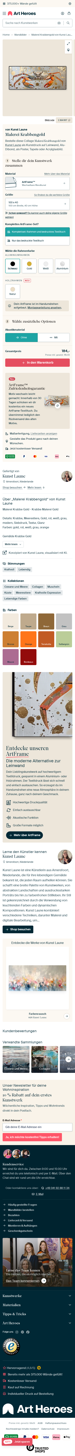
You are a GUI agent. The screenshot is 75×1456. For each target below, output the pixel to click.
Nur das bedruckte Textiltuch (28, 240)
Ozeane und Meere (16, 587)
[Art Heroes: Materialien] (70, 1305)
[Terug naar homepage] (22, 13)
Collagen (37, 587)
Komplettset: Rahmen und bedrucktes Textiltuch (38, 231)
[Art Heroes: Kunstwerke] (70, 1296)
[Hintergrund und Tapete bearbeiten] (68, 50)
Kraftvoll (9, 569)
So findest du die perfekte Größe (52, 194)
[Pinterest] (22, 1332)
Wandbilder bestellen (21, 1210)
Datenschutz (47, 1428)
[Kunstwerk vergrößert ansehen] (68, 44)
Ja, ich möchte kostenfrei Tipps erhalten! (32, 1137)
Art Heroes (11, 1323)
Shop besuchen (13, 487)
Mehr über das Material (57, 173)
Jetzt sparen (17, 1442)
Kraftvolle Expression (48, 592)
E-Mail (40, 1194)
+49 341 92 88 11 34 (57, 1188)
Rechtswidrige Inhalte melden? (22, 1428)
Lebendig (24, 569)
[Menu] (4, 13)
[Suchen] (68, 23)
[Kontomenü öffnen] (62, 13)
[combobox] (29, 23)
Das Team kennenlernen (23, 1281)
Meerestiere (23, 592)
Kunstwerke (12, 1296)
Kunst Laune (19, 129)
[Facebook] (28, 1332)
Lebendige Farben (15, 598)
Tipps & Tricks (14, 1314)
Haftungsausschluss (55, 1423)
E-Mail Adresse (12, 1120)
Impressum (63, 1428)
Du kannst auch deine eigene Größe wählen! (36, 215)
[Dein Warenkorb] (69, 13)
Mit (56, 337)
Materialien (12, 1305)
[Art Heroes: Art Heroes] (70, 1323)
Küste (8, 592)
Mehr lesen (35, 487)
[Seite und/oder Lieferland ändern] (70, 4)
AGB (40, 1423)
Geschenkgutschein (20, 1231)
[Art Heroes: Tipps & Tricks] (70, 1314)
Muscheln (53, 587)
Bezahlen (14, 1215)
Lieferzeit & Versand (20, 1220)
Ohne (24, 337)
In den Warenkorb (40, 362)
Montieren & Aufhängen (22, 1225)
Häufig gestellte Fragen (22, 1204)
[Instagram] (17, 1332)
